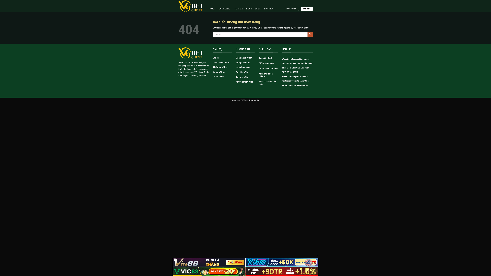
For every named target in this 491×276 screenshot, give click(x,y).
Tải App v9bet (242, 77)
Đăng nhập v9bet (244, 58)
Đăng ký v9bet (243, 62)
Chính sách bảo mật (268, 68)
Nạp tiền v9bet (243, 67)
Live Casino (224, 9)
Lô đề (257, 9)
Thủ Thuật (269, 9)
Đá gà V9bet (219, 72)
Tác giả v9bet (265, 58)
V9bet (212, 9)
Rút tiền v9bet (242, 72)
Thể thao (238, 9)
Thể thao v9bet (220, 67)
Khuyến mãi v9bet (244, 82)
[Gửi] (310, 34)
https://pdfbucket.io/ (300, 59)
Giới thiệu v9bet (266, 63)
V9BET (181, 62)
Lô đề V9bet (218, 76)
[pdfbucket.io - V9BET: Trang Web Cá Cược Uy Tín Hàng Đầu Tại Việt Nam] (191, 6)
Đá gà (249, 9)
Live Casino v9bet (221, 62)
